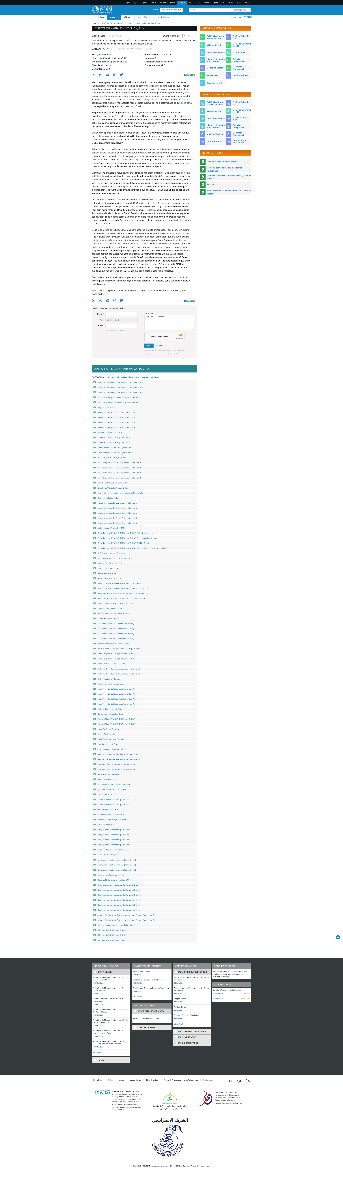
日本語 (198, 2)
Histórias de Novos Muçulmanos (114, 23)
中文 (190, 2)
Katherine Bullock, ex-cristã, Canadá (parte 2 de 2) (119, 674)
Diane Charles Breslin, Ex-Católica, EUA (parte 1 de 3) (120, 382)
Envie (149, 345)
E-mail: (101, 326)
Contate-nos (236, 17)
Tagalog (215, 2)
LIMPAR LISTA (245, 999)
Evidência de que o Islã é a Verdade (215, 37)
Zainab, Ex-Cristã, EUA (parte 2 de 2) (113, 488)
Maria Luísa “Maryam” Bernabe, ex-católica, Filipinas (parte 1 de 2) (126, 915)
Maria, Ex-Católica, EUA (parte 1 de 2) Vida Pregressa (120, 583)
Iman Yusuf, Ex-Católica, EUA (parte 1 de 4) (116, 689)
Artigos (113, 17)
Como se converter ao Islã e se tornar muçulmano (224, 169)
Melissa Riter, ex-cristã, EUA (110, 709)
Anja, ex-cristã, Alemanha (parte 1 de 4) (114, 830)
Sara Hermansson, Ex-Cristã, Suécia (113, 613)
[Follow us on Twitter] (239, 1081)
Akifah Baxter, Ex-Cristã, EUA (110, 432)
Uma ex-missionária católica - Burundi (114, 784)
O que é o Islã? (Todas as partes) (222, 161)
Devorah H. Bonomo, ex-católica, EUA (114, 880)
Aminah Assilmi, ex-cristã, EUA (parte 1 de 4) (116, 412)
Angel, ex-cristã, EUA (106, 407)
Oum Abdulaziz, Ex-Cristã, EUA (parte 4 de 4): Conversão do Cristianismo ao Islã (132, 548)
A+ (192, 36)
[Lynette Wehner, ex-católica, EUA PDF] (114, 74)
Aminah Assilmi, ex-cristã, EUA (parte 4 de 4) (116, 427)
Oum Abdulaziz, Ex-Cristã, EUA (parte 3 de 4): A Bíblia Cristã (123, 543)
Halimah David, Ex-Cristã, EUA (111, 684)
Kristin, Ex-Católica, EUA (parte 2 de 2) (114, 443)
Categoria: (98, 49)
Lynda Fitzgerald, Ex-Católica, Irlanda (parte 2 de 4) (119, 468)
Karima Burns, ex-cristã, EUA (110, 794)
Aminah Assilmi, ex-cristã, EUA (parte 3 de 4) (116, 422)
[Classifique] (93, 74)
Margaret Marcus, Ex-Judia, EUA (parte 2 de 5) (117, 508)
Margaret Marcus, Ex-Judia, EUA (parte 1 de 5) (117, 503)
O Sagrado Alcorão (216, 134)
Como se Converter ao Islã (242, 45)
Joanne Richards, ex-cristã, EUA (111, 814)
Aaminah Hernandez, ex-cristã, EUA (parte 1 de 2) (119, 754)
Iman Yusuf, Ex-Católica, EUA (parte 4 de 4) (116, 704)
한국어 (239, 2)
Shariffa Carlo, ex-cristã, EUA (110, 563)
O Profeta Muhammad (238, 68)
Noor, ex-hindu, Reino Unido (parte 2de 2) (115, 453)
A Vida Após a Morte (239, 118)
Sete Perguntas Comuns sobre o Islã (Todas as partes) (229, 192)
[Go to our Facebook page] (231, 1081)
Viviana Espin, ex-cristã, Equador (112, 458)
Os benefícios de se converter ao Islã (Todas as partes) (229, 177)
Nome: (100, 314)
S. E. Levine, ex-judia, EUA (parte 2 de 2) (115, 558)
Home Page (99, 17)
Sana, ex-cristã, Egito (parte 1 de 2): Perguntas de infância (122, 593)
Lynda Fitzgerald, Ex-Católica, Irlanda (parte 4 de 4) (119, 478)
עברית (247, 2)
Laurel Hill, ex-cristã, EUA (108, 855)
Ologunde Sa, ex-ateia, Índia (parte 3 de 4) (116, 634)
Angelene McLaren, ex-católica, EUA (113, 850)
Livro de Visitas (162, 17)
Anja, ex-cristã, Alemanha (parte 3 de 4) (114, 840)
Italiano (206, 2)
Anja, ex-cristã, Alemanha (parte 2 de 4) (114, 835)
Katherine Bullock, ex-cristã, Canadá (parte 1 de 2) (119, 669)
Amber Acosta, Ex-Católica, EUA (111, 528)
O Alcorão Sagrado (216, 68)
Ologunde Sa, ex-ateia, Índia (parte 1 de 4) (116, 623)
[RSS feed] (248, 1081)
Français (153, 2)
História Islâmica (240, 75)
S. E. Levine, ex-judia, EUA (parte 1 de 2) (115, 553)
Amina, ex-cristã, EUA (107, 573)
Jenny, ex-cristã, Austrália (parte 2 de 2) (114, 804)
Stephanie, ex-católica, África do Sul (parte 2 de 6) (119, 890)
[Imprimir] (107, 74)
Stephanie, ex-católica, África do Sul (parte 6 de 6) (119, 910)
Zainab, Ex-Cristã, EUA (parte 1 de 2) (113, 483)
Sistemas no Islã (214, 83)
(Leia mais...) (98, 983)
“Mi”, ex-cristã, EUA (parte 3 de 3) (112, 940)
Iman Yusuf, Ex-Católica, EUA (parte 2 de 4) (116, 694)
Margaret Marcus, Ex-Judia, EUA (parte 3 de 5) (117, 513)
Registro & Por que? (171, 10)
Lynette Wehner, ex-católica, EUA (112, 789)
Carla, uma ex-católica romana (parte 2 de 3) (117, 865)
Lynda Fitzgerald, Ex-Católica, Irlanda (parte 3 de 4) (119, 473)
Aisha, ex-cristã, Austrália (108, 774)
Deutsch (163, 2)
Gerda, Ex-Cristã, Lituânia (109, 618)
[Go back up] (338, 937)
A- (185, 36)
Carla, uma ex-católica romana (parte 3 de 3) (117, 870)
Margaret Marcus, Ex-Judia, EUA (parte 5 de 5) (117, 523)
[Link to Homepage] (102, 10)
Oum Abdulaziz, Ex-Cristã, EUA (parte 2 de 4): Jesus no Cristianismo (127, 538)
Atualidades (212, 75)
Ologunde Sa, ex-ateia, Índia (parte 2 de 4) (116, 629)
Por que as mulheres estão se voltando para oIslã (119, 649)
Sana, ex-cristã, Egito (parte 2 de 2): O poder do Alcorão (121, 598)
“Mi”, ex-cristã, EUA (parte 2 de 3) (112, 935)
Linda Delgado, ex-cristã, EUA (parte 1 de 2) (116, 654)
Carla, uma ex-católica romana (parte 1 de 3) (117, 860)
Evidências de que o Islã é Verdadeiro (215, 103)
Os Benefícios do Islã (241, 37)
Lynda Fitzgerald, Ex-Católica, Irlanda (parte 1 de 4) (119, 463)
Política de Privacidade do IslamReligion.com (181, 1080)
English (128, 2)
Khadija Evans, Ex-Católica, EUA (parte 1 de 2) (117, 764)
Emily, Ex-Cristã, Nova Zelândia (111, 739)
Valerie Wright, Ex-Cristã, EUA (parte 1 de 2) (116, 719)
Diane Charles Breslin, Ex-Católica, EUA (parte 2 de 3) (120, 387)
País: (101, 320)
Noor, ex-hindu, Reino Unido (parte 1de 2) (115, 448)
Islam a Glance (143, 17)
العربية (136, 2)
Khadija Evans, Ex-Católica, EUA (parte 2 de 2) (117, 769)
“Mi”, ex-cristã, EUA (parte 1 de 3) (112, 930)
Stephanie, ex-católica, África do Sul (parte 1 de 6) (119, 885)
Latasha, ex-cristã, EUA (108, 744)
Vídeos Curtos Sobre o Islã (239, 141)
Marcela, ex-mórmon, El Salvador (112, 820)
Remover (247, 993)
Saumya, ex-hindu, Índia (108, 498)
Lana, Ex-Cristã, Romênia (108, 729)
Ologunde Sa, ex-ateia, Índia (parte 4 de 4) (116, 639)
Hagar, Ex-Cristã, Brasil (107, 734)
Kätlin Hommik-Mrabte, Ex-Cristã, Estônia (115, 603)
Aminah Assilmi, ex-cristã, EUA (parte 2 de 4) (116, 417)
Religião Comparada (238, 60)
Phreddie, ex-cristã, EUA (108, 809)
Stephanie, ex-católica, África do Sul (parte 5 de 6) (119, 905)
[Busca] (229, 10)
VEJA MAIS (98, 1053)
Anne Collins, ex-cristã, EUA (109, 578)
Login (155, 10)
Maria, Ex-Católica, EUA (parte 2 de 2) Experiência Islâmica (123, 588)
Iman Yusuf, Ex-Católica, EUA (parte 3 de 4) (116, 699)
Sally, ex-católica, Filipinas (109, 679)
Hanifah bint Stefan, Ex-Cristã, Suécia (113, 644)
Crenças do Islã (214, 45)
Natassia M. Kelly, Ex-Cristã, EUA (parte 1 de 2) (118, 397)
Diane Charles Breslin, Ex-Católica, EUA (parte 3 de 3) (120, 392)
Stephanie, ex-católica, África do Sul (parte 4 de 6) (119, 900)
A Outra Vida (239, 52)
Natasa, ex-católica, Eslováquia (111, 875)
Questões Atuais (214, 141)
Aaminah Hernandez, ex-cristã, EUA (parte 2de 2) (119, 759)
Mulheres (131, 23)
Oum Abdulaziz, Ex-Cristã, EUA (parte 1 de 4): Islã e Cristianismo (125, 533)
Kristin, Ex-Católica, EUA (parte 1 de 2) (114, 438)
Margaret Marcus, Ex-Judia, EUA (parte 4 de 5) (117, 518)
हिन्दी (222, 2)
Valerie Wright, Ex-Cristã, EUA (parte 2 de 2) (116, 724)
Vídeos (127, 17)
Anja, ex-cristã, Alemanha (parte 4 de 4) (114, 845)
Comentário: (149, 313)
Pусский (172, 2)
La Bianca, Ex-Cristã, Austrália (110, 608)
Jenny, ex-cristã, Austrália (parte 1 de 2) (114, 799)
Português (182, 2)
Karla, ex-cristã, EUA (106, 825)
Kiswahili (230, 2)
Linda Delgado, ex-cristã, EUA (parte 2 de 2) (116, 659)
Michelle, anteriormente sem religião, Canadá (117, 925)
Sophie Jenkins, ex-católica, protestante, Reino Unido (120, 493)
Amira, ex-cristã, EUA (107, 779)
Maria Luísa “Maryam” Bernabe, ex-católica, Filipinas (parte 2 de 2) (126, 920)
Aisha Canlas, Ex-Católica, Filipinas (112, 664)
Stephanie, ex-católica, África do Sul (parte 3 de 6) (119, 895)
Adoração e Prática (216, 52)
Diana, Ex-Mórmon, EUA (108, 568)
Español (144, 2)
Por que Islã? (213, 184)
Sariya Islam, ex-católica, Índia (110, 714)
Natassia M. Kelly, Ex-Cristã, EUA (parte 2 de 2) (118, 402)
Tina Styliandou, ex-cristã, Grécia (112, 749)
